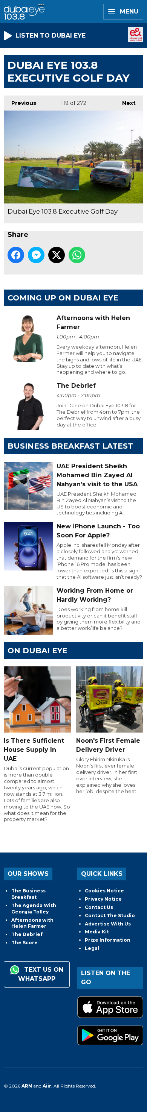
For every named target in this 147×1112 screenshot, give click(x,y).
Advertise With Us (108, 924)
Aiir (47, 1086)
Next (125, 103)
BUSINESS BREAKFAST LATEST (70, 446)
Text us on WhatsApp (40, 974)
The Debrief (27, 934)
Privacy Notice (103, 899)
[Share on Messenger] (36, 255)
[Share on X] (56, 255)
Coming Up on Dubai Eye (63, 297)
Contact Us (99, 907)
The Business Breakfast (28, 894)
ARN (26, 1086)
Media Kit (97, 932)
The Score (24, 942)
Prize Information (107, 940)
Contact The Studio (110, 915)
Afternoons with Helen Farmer (32, 923)
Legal (92, 948)
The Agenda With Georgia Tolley (33, 909)
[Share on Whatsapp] (77, 255)
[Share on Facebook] (16, 255)
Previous (20, 103)
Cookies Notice (104, 891)
